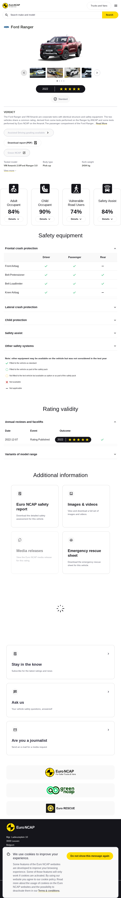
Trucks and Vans (99, 5)
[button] (38, 73)
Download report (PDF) (20, 142)
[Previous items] (24, 73)
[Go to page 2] (59, 80)
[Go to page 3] (61, 80)
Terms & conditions (48, 890)
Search (109, 15)
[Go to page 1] (57, 80)
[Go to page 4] (63, 80)
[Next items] (97, 73)
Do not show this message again (89, 856)
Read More (101, 123)
